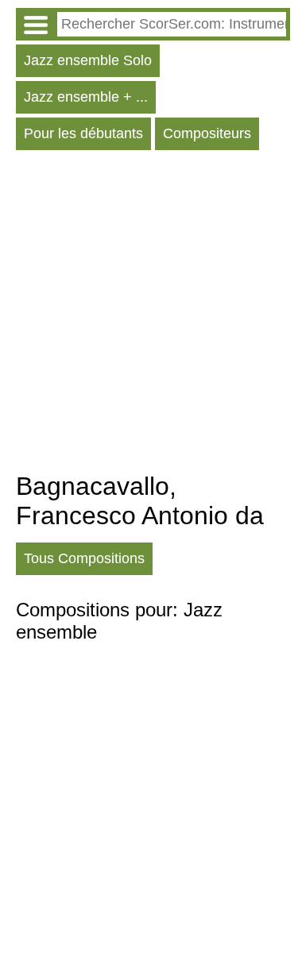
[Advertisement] (149, 315)
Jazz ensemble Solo (88, 60)
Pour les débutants (83, 133)
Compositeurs (207, 133)
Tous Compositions (84, 558)
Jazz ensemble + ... (86, 97)
